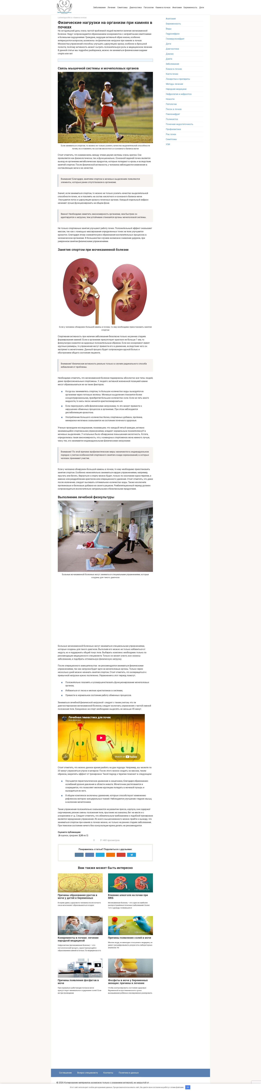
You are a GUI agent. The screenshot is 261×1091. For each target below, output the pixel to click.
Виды (169, 28)
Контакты (108, 1072)
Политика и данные (129, 1072)
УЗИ (168, 144)
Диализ (169, 54)
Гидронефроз (172, 33)
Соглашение (65, 1072)
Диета (169, 59)
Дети (201, 7)
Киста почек (172, 74)
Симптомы (122, 7)
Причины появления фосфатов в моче (78, 982)
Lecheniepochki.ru (65, 18)
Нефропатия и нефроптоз (179, 94)
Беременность (190, 7)
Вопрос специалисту (87, 1072)
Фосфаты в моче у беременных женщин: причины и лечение (128, 982)
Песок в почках (174, 109)
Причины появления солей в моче (129, 937)
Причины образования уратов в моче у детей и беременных (77, 896)
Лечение (111, 7)
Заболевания (99, 7)
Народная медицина (176, 89)
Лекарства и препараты (178, 79)
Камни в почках (163, 7)
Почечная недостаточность (179, 124)
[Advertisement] (103, 612)
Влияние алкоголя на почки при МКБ (128, 896)
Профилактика (173, 129)
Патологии (149, 7)
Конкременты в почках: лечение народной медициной (78, 939)
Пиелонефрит (173, 114)
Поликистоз (172, 119)
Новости (170, 99)
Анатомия (177, 7)
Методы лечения (174, 84)
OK (188, 1087)
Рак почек (171, 134)
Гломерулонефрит (175, 38)
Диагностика (135, 7)
